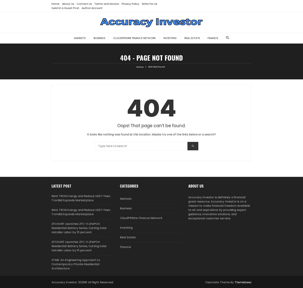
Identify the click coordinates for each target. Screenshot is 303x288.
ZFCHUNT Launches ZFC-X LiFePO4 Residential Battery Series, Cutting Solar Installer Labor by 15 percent (79, 228)
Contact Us (84, 4)
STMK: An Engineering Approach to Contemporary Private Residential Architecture (76, 264)
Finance (213, 38)
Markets (80, 38)
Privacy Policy (130, 4)
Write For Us (149, 4)
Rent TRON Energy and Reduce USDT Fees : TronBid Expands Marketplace (81, 198)
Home (56, 4)
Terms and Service (107, 4)
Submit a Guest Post (65, 8)
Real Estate (192, 38)
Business (99, 38)
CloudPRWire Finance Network (134, 38)
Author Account (92, 8)
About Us (68, 4)
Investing (170, 38)
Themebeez (243, 282)
